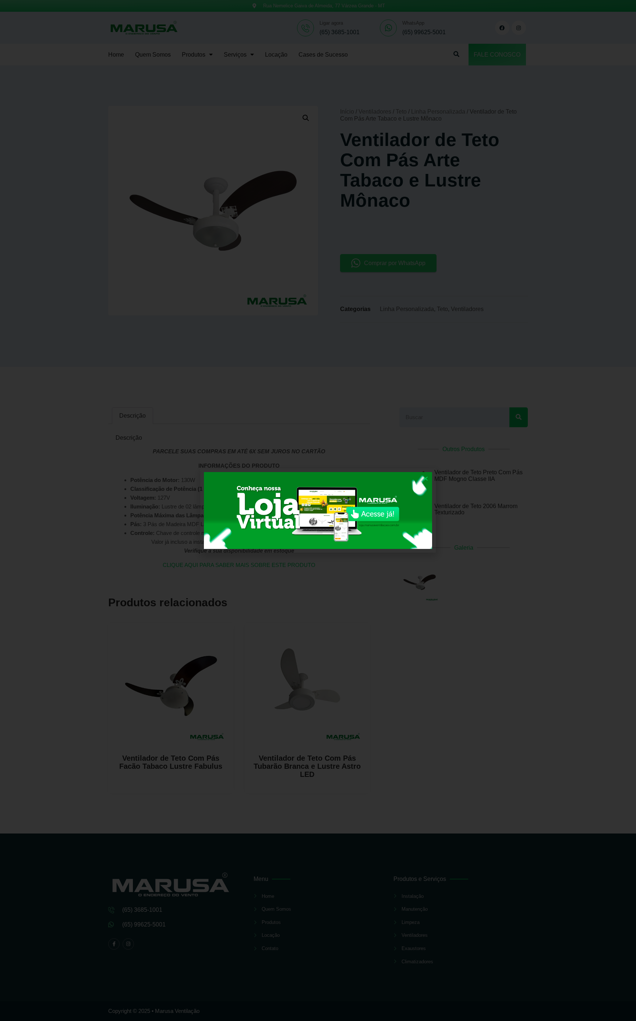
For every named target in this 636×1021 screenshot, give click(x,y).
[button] (425, 478)
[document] (318, 510)
